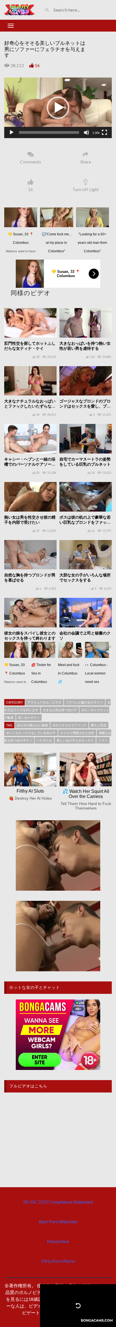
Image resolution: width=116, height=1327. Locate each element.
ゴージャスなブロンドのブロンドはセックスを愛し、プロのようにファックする (85, 406)
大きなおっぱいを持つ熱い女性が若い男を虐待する (85, 346)
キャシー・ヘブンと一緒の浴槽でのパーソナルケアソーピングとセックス (29, 464)
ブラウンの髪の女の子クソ (84, 702)
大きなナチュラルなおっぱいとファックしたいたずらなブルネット (29, 406)
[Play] (11, 132)
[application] (58, 108)
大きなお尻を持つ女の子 (60, 710)
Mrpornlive (58, 1241)
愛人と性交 (98, 725)
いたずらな (44, 740)
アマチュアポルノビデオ (44, 702)
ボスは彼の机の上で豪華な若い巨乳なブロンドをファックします (85, 522)
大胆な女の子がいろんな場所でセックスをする (85, 577)
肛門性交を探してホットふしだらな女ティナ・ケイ (29, 346)
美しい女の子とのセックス (75, 740)
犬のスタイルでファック (69, 725)
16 (37, 65)
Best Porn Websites (58, 1221)
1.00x (96, 132)
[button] (58, 107)
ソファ (103, 740)
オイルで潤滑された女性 (77, 733)
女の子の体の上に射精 (32, 725)
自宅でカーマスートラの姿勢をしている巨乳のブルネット (85, 461)
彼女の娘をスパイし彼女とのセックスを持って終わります (29, 635)
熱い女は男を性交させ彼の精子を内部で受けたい (29, 520)
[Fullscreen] (104, 132)
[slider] (49, 132)
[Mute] (86, 132)
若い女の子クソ (29, 717)
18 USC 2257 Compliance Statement (58, 1201)
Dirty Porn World (58, 1261)
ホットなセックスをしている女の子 (31, 733)
